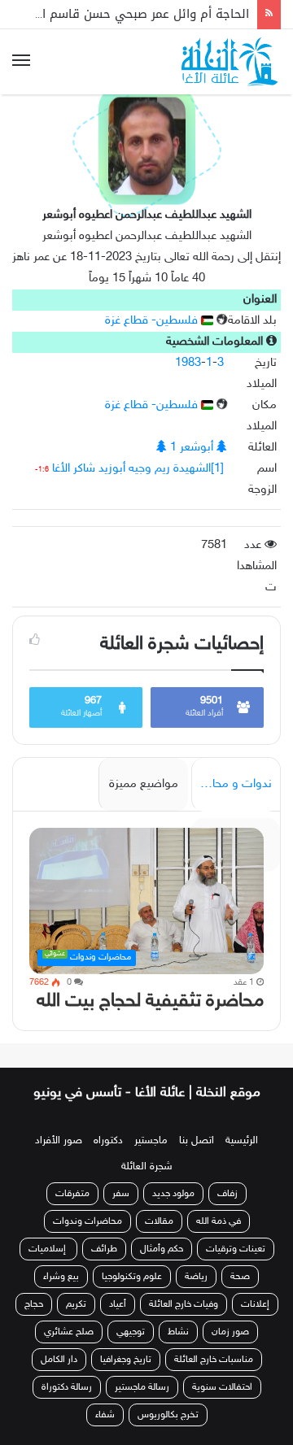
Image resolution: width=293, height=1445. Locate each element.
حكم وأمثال (161, 1249)
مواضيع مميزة (143, 784)
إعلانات (255, 1304)
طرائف (104, 1249)
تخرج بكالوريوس (168, 1415)
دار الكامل (59, 1359)
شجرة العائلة (147, 1166)
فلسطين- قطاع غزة (153, 321)
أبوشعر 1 (191, 448)
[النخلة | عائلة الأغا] (231, 61)
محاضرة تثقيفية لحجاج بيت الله (150, 1001)
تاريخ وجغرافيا (125, 1359)
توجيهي (130, 1332)
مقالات (159, 1221)
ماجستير (151, 1140)
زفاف (227, 1193)
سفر (120, 1193)
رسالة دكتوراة (67, 1387)
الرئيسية (241, 1140)
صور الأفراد (58, 1140)
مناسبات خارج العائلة (213, 1359)
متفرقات (72, 1193)
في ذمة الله (218, 1221)
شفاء (105, 1415)
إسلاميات (48, 1249)
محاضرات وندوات (87, 1221)
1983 (188, 363)
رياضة (196, 1276)
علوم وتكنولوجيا (132, 1276)
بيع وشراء (61, 1276)
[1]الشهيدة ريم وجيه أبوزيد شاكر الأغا (138, 469)
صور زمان (230, 1332)
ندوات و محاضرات (231, 784)
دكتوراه (108, 1140)
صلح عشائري (69, 1332)
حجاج (33, 1304)
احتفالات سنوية (222, 1387)
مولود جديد (173, 1193)
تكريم (76, 1304)
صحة (240, 1276)
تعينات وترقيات (235, 1249)
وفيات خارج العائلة (183, 1304)
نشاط (178, 1332)
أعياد (117, 1304)
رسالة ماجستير (142, 1387)
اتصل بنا (196, 1140)
